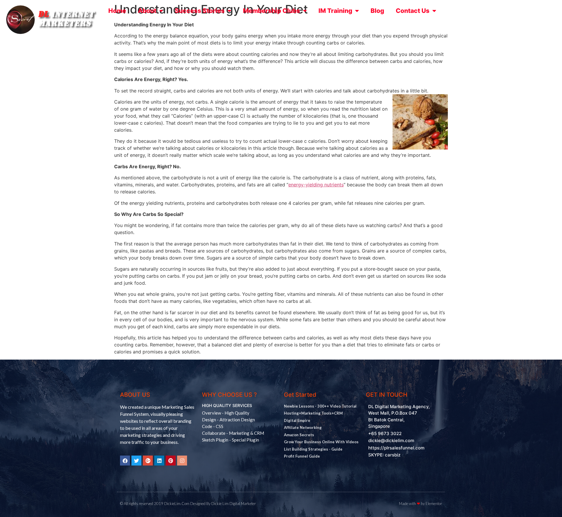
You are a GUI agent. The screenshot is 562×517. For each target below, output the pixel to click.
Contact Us (412, 10)
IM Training (335, 10)
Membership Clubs (271, 10)
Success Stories (200, 10)
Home (117, 10)
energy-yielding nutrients (316, 185)
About (147, 10)
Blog (377, 10)
